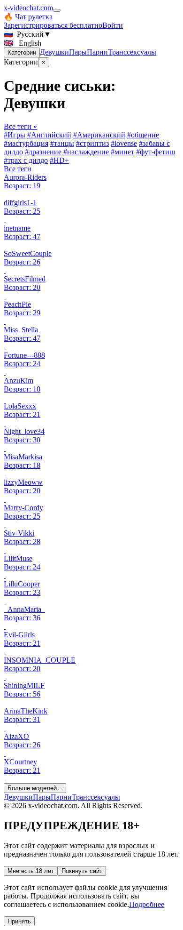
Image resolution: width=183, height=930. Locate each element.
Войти (112, 25)
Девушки (54, 52)
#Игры (14, 135)
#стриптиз (92, 143)
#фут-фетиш (155, 152)
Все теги (17, 169)
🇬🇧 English (22, 43)
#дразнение (43, 152)
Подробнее (146, 904)
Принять (19, 921)
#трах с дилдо (26, 160)
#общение (143, 135)
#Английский (49, 135)
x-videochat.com (28, 8)
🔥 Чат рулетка (28, 17)
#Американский (99, 135)
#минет (122, 152)
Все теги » (20, 126)
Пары (78, 52)
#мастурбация (26, 143)
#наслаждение (86, 152)
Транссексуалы (132, 52)
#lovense (124, 143)
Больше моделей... (35, 788)
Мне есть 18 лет (31, 870)
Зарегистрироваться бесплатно (53, 25)
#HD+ (59, 160)
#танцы (62, 143)
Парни (97, 52)
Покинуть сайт (81, 870)
